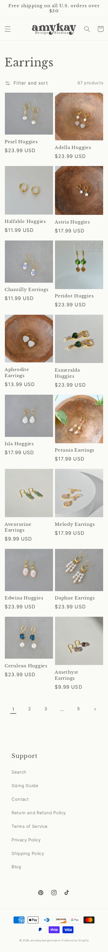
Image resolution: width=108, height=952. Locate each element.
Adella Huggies (73, 147)
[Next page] (94, 709)
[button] (7, 29)
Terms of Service (30, 826)
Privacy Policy (26, 840)
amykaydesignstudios (45, 940)
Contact (20, 799)
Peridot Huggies (74, 296)
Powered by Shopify (75, 940)
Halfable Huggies (25, 221)
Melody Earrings (75, 524)
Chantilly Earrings (27, 289)
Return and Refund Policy (39, 812)
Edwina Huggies (24, 598)
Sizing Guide (25, 785)
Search (19, 772)
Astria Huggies (72, 222)
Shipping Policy (28, 853)
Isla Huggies (19, 443)
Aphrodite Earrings (17, 372)
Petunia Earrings (74, 450)
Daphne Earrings (75, 598)
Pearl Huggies (21, 141)
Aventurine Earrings (18, 527)
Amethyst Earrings (66, 675)
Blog (16, 866)
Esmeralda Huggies (67, 373)
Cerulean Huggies (26, 665)
